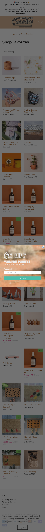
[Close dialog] (43, 247)
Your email (8, 269)
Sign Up (22, 278)
